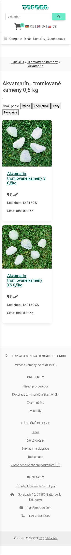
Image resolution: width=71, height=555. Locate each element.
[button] (13, 39)
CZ (55, 26)
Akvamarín (35, 66)
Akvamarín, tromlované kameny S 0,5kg (26, 178)
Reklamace (35, 457)
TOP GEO (17, 62)
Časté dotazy (56, 39)
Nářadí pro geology (35, 386)
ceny (56, 106)
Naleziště (10, 112)
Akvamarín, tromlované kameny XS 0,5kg (24, 280)
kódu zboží (41, 106)
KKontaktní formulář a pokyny (36, 486)
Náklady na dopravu (35, 448)
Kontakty (39, 39)
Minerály (35, 411)
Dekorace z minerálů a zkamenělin (35, 394)
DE (32, 26)
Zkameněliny (35, 403)
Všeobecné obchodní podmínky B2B (35, 465)
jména (26, 106)
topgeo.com (48, 538)
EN (43, 26)
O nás (28, 39)
